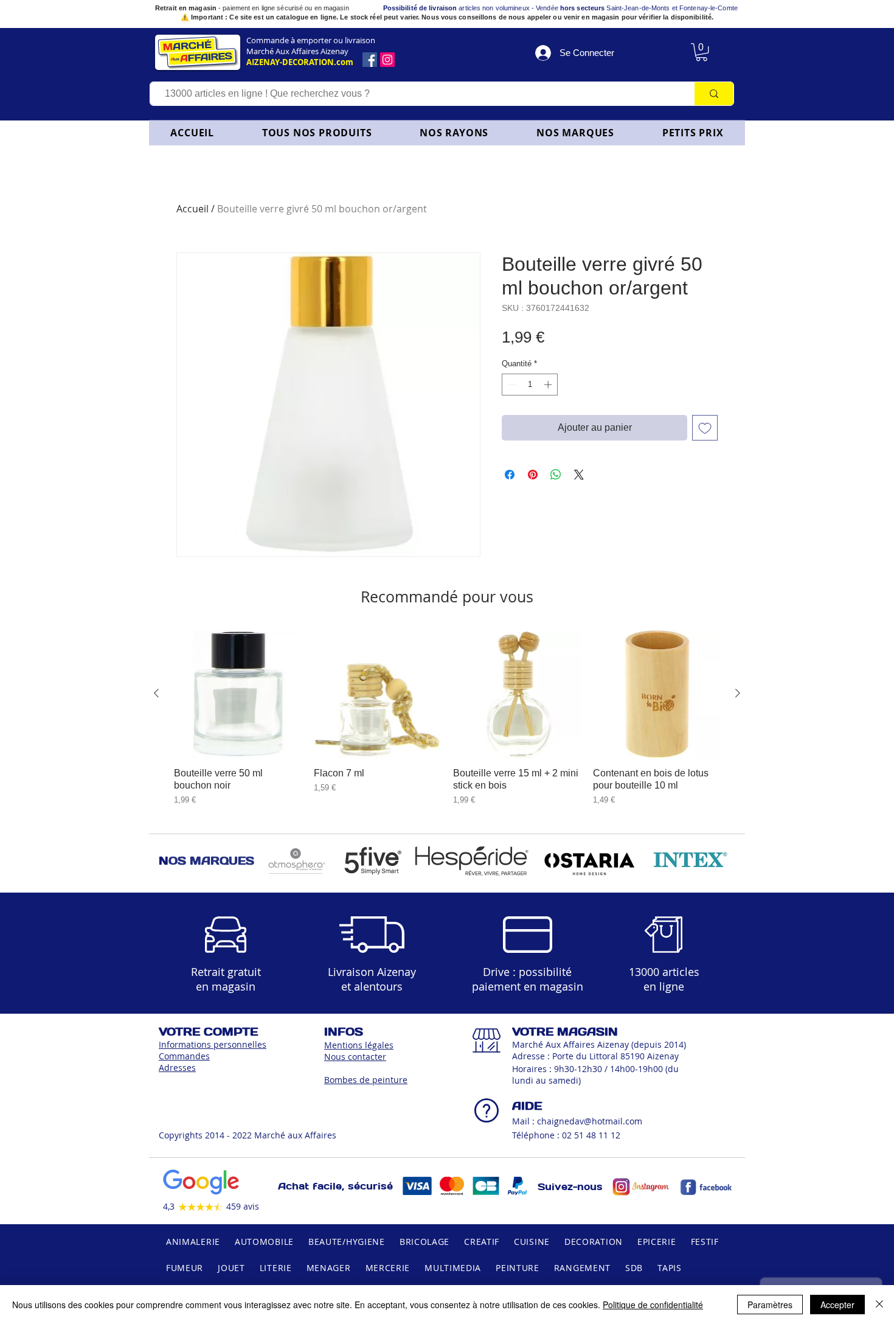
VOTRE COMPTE (208, 1032)
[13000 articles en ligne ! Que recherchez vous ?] (713, 93)
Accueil (192, 208)
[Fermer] (879, 1304)
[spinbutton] (530, 384)
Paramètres (769, 1304)
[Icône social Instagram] (387, 59)
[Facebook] (369, 59)
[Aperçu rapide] (238, 694)
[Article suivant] (737, 693)
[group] (447, 717)
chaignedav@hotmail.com (589, 1121)
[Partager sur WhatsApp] (556, 474)
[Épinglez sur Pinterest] (532, 474)
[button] (454, 132)
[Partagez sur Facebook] (509, 474)
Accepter (837, 1304)
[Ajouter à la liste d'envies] (705, 428)
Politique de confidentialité (653, 1304)
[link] (701, 52)
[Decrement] (511, 384)
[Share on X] (579, 474)
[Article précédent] (156, 693)
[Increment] (549, 384)
